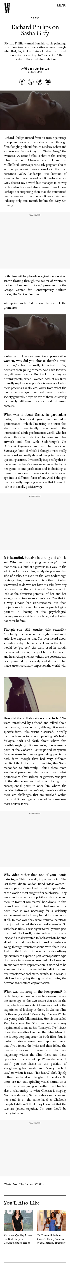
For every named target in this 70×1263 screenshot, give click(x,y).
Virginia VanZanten (36, 68)
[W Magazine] (7, 8)
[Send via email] (48, 82)
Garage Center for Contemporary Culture (35, 290)
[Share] (22, 82)
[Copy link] (39, 82)
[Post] (31, 82)
